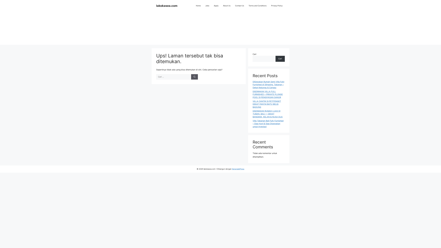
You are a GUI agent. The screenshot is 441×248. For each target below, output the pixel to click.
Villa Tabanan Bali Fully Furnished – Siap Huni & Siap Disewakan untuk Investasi (268, 124)
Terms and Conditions (258, 6)
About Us (226, 6)
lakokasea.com (166, 5)
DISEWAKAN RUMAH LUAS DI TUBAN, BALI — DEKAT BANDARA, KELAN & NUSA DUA (268, 114)
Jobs (207, 6)
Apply (216, 6)
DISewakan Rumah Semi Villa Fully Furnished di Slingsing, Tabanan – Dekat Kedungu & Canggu (268, 85)
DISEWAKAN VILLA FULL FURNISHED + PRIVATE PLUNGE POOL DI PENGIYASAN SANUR (268, 94)
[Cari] (194, 77)
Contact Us (239, 6)
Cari (254, 54)
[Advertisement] (220, 29)
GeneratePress (238, 169)
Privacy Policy (277, 6)
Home (198, 6)
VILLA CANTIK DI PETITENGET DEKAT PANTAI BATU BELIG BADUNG (267, 104)
